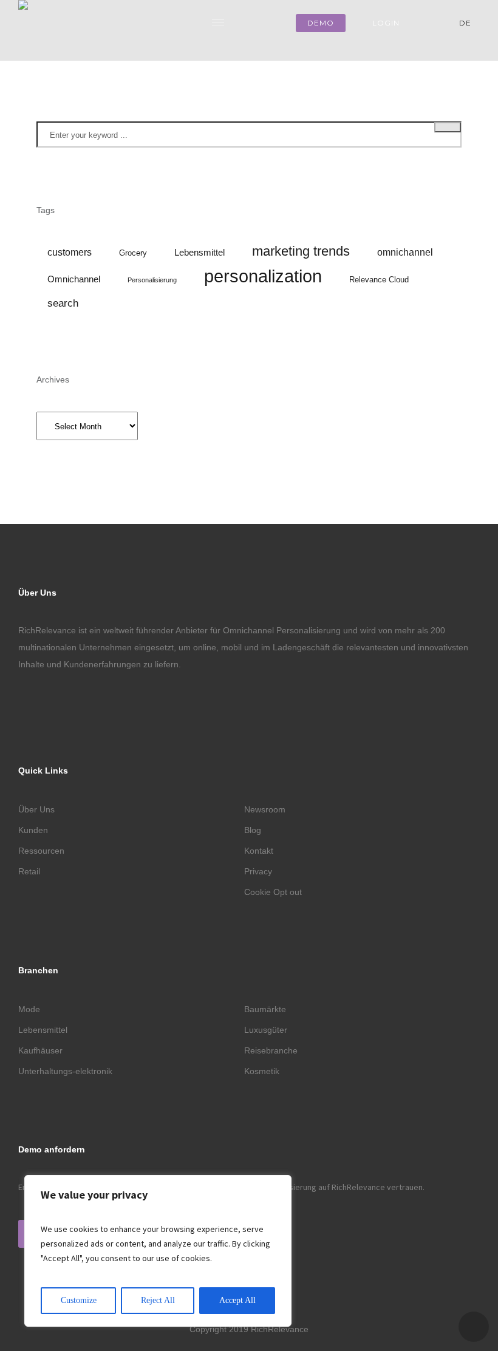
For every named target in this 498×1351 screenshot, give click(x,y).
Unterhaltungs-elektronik (65, 1071)
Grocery (133, 252)
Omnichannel (73, 279)
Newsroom (264, 809)
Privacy (258, 871)
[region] (158, 1251)
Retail (29, 871)
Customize (79, 1300)
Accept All (237, 1300)
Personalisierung (152, 280)
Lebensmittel (199, 252)
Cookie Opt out (273, 892)
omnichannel (405, 252)
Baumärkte (265, 1009)
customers (69, 252)
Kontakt (258, 851)
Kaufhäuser (40, 1050)
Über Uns (36, 809)
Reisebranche (271, 1050)
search (62, 303)
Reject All (158, 1300)
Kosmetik (261, 1071)
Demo (320, 22)
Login (386, 22)
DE (466, 22)
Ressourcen (41, 851)
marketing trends (301, 251)
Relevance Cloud (379, 279)
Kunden (33, 830)
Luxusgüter (265, 1030)
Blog (252, 830)
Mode (29, 1009)
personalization (263, 276)
